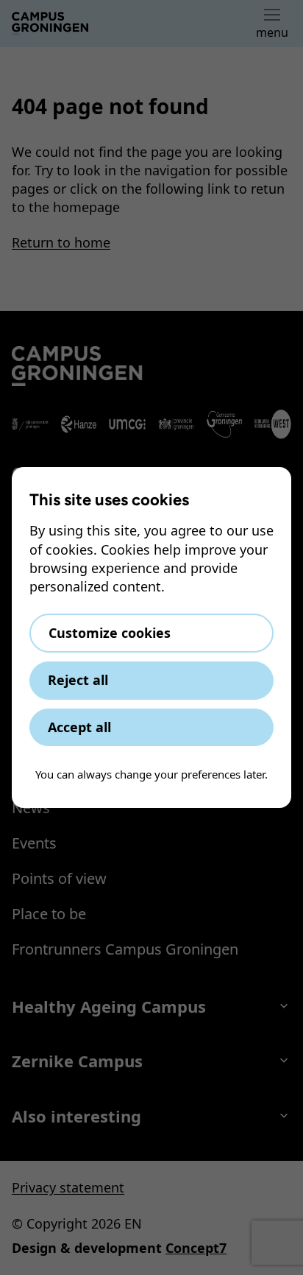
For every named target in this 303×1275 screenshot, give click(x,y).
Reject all (78, 680)
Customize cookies (110, 633)
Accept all (79, 727)
